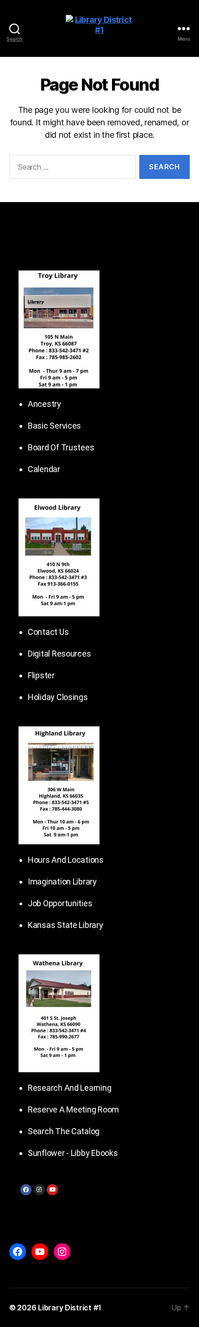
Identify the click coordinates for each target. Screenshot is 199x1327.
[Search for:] (71, 169)
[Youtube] (52, 1189)
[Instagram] (39, 1189)
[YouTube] (39, 1251)
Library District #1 (69, 1307)
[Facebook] (25, 1189)
